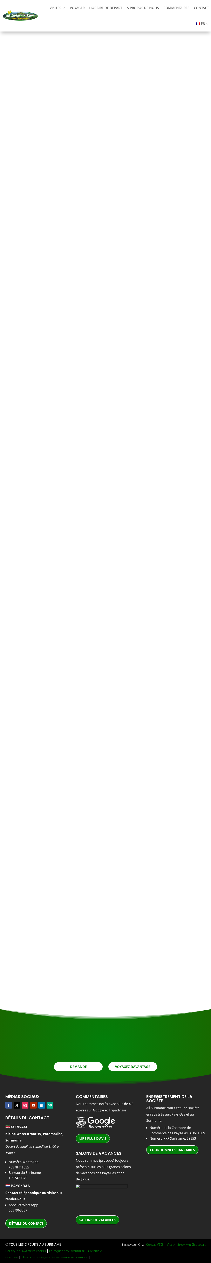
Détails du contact (26, 1223)
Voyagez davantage (132, 1066)
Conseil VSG (154, 1244)
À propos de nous (143, 8)
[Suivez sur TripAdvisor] (50, 1105)
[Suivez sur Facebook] (8, 1105)
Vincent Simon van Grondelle (186, 1244)
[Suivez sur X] (17, 1105)
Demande (164, 198)
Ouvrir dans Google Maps (41, 774)
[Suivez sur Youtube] (33, 1105)
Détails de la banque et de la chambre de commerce (54, 1257)
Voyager (77, 8)
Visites (55, 8)
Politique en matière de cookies (25, 1251)
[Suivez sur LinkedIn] (41, 1105)
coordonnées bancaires (172, 1150)
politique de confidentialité (66, 1251)
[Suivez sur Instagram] (25, 1105)
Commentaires (176, 8)
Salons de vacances (97, 1220)
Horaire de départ (105, 8)
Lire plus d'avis (92, 1138)
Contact (201, 8)
